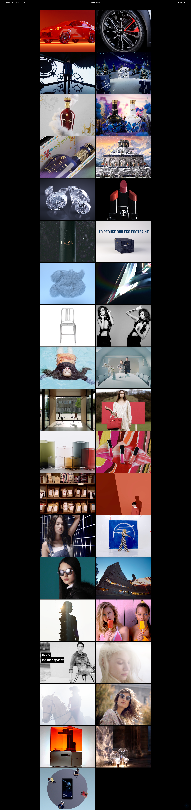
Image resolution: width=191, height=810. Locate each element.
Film (24, 2)
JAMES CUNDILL (95, 2)
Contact (8, 2)
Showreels (18, 2)
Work (12, 2)
